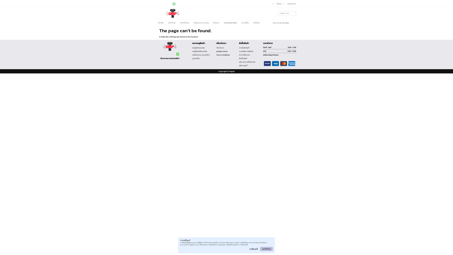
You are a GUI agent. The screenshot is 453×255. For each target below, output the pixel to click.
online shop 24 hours (271, 55)
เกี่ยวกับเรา (172, 23)
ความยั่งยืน (245, 23)
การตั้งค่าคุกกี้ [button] (253, 249)
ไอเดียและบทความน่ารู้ (201, 23)
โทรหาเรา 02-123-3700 (281, 23)
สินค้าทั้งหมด (184, 23)
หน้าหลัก (161, 23)
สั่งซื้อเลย (256, 23)
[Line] (174, 3)
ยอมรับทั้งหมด (266, 249)
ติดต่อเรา (216, 23)
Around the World (230, 23)
